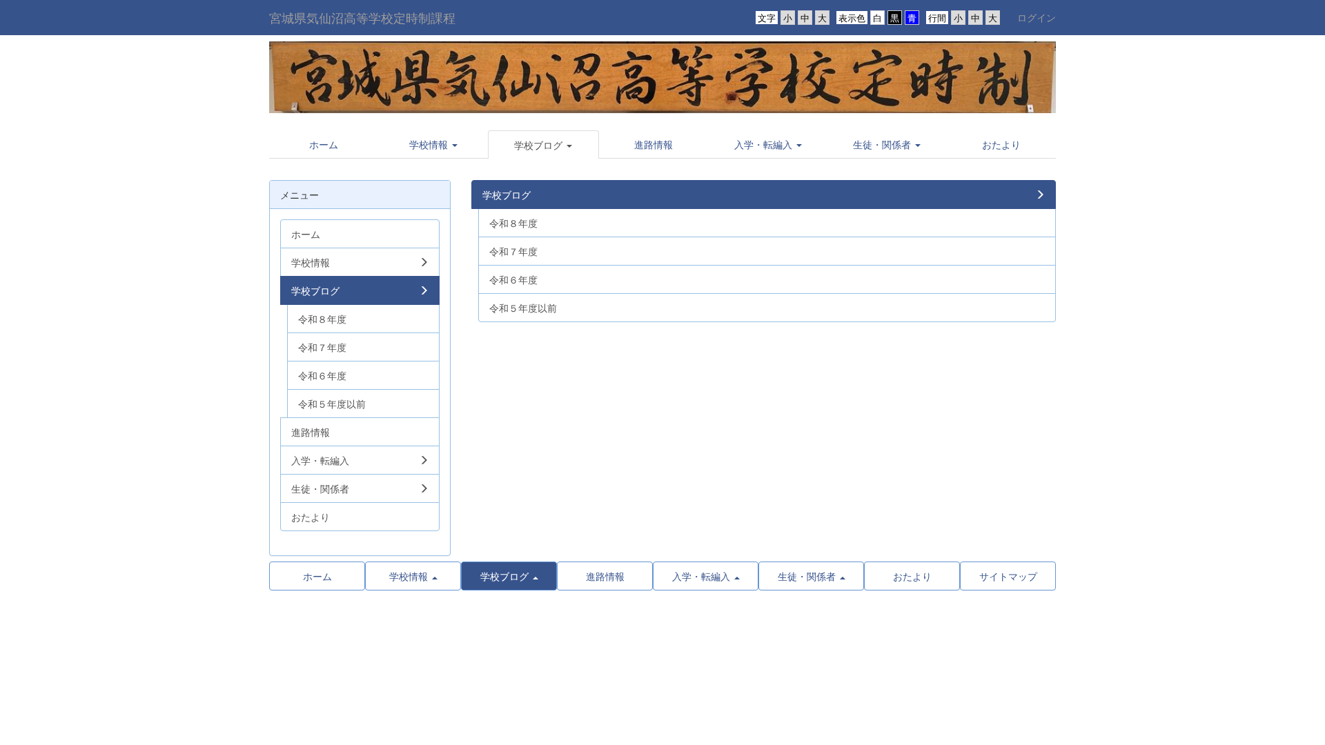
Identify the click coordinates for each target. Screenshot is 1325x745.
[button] (434, 144)
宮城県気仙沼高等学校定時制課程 (362, 17)
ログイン (1036, 17)
